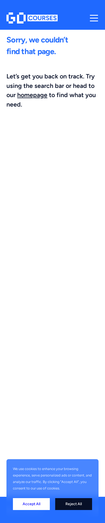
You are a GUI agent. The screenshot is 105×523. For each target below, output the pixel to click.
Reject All (73, 504)
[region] (52, 488)
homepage (32, 95)
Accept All (31, 504)
